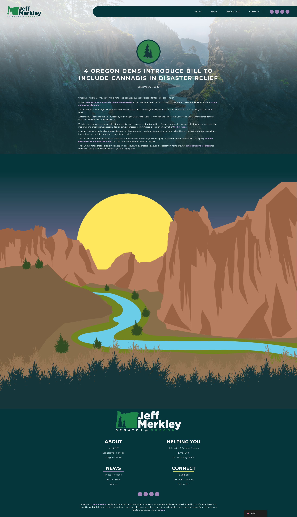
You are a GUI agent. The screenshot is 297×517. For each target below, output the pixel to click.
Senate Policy (99, 504)
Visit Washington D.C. (183, 457)
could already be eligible (198, 146)
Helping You (233, 11)
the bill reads (179, 127)
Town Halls (184, 475)
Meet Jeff (113, 448)
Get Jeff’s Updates (184, 479)
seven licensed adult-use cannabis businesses (109, 102)
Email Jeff (183, 453)
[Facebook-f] (272, 12)
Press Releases (113, 475)
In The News (113, 479)
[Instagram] (277, 12)
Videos (113, 484)
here (162, 510)
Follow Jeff (183, 484)
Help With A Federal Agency (183, 448)
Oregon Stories (113, 457)
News (214, 11)
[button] (264, 12)
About (198, 11)
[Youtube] (282, 12)
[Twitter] (287, 12)
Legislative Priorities (113, 453)
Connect (254, 11)
